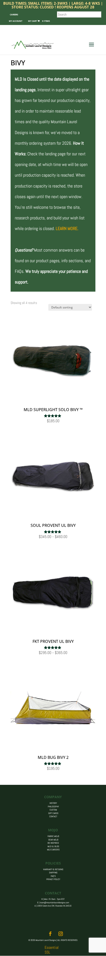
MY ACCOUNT (15, 21)
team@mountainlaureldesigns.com (54, 902)
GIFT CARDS (53, 813)
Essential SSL (52, 950)
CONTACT (53, 816)
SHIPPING (53, 872)
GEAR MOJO (53, 839)
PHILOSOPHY (53, 806)
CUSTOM (53, 809)
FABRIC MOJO (53, 836)
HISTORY (53, 803)
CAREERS (14, 14)
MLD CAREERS (53, 849)
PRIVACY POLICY (53, 879)
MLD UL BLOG (53, 846)
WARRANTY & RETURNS (53, 869)
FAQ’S (53, 876)
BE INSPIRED (53, 842)
